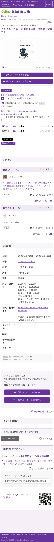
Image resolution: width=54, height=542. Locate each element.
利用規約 (5, 534)
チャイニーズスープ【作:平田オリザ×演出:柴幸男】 (25, 456)
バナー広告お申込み (10, 16)
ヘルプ (4, 538)
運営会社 (32, 534)
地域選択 (5, 4)
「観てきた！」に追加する (28, 400)
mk (31, 357)
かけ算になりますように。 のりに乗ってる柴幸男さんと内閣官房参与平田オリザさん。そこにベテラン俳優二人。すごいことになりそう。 (27, 186)
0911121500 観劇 (11, 222)
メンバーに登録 (9, 439)
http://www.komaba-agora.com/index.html (33, 309)
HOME (3, 19)
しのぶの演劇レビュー (42, 468)
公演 (9, 19)
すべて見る (47, 438)
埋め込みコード (8, 143)
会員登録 (30, 5)
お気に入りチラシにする (43, 68)
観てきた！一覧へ (41, 234)
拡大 (8, 497)
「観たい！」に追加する (28, 392)
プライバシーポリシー (18, 534)
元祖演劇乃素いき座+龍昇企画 (19, 94)
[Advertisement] (27, 522)
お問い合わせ (42, 534)
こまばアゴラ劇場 (13, 98)
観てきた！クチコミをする (18, 81)
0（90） (13, 215)
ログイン (18, 5)
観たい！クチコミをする (17, 75)
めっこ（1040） (17, 176)
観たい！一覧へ (42, 201)
